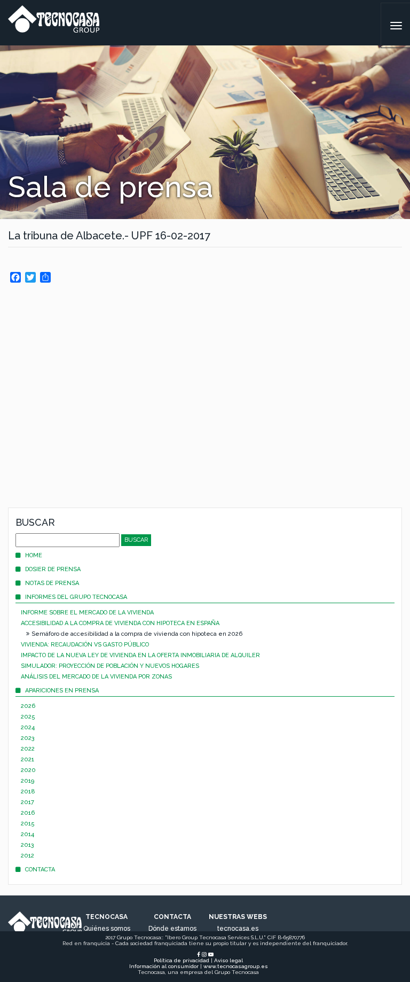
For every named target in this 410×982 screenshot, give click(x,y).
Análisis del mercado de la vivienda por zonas (96, 676)
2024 (28, 727)
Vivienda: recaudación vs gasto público (85, 644)
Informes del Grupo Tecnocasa (76, 597)
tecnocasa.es (237, 928)
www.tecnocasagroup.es (235, 966)
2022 (28, 748)
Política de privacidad (181, 960)
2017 (27, 802)
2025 (28, 716)
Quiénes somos (106, 928)
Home (33, 555)
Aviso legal (228, 960)
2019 (27, 780)
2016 (28, 812)
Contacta (40, 869)
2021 (27, 759)
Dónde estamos (172, 928)
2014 (27, 834)
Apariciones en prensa (62, 690)
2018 (28, 791)
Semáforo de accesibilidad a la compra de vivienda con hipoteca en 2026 (136, 633)
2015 (28, 823)
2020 (28, 770)
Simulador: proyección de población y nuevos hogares (110, 666)
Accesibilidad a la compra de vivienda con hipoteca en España (120, 623)
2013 (27, 844)
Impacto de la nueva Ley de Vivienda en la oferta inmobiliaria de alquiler (140, 655)
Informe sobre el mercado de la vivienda (87, 612)
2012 (27, 855)
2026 (28, 706)
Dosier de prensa (53, 569)
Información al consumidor (164, 966)
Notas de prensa (52, 583)
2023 (28, 738)
